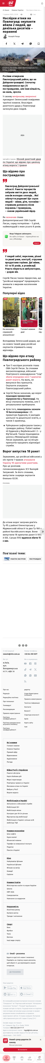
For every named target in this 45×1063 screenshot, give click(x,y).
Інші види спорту (13, 940)
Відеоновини (12, 756)
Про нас (6, 689)
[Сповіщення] (42, 3)
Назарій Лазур (14, 36)
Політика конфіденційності (9, 718)
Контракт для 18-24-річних (17, 814)
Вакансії (27, 711)
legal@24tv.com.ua (31, 1030)
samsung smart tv (26, 994)
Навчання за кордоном (16, 899)
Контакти (27, 707)
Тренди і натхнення (14, 916)
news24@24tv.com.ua (11, 654)
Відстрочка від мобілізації (17, 817)
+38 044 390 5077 (30, 654)
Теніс (9, 934)
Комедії (10, 871)
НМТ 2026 (10, 892)
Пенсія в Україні (13, 850)
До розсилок (15, 972)
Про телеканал (8, 701)
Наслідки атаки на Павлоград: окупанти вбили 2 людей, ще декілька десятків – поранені (34, 10)
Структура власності (31, 715)
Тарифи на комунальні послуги (19, 844)
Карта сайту (28, 723)
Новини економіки (15, 831)
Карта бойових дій (14, 776)
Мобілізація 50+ (13, 807)
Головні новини (13, 746)
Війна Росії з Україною (17, 770)
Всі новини (12, 742)
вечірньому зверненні (24, 96)
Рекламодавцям (9, 709)
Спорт (9, 924)
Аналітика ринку (13, 910)
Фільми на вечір (13, 868)
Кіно (9, 858)
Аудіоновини (12, 759)
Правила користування (11, 713)
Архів (26, 719)
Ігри (25, 727)
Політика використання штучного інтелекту (11, 723)
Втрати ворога (12, 793)
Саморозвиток (12, 895)
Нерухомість (13, 906)
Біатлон (10, 937)
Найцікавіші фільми (15, 861)
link (25, 663)
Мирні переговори (14, 780)
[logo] (10, 3)
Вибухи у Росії (12, 789)
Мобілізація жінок (14, 810)
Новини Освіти (13, 882)
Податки (10, 847)
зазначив (11, 217)
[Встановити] (22, 1045)
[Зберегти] (38, 44)
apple (26, 988)
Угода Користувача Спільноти (31, 694)
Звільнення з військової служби (19, 804)
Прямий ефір (12, 752)
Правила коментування (33, 699)
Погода (9, 762)
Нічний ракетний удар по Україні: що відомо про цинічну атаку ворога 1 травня (22, 162)
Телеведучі (7, 705)
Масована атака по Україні (17, 786)
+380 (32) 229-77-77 (17, 1028)
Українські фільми (14, 865)
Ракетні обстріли (13, 773)
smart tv (10, 994)
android (10, 988)
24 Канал (6, 10)
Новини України (18, 10)
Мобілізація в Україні (17, 801)
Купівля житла (12, 913)
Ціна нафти (11, 834)
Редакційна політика (10, 697)
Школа (9, 889)
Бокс (8, 927)
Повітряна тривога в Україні (18, 783)
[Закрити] (40, 1039)
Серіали (10, 874)
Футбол (10, 931)
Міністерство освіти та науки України (21, 886)
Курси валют (12, 837)
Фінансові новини (14, 840)
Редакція (6, 693)
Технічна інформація (32, 703)
